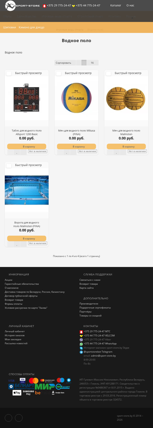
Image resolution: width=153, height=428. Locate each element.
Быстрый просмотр (28, 73)
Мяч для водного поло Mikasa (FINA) (76, 132)
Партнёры (85, 311)
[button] (130, 16)
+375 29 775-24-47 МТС (97, 331)
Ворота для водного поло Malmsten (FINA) (26, 224)
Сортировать (63, 62)
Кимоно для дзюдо (31, 27)
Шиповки (9, 27)
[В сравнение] (23, 152)
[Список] (78, 62)
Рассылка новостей (16, 343)
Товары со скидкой (90, 315)
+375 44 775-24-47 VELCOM (99, 335)
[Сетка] (83, 62)
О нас (131, 5)
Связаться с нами (89, 280)
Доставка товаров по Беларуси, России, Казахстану (35, 292)
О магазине (12, 288)
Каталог (116, 5)
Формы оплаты (13, 303)
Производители (88, 303)
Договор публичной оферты (21, 296)
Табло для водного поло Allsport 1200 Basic (27, 132)
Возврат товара (14, 299)
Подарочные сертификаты (95, 307)
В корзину (28, 146)
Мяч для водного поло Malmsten (126, 132)
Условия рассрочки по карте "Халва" (26, 307)
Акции (8, 280)
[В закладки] (17, 152)
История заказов (15, 335)
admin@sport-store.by (103, 355)
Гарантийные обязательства (22, 284)
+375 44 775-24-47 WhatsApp (100, 343)
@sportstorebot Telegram (97, 351)
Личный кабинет (15, 331)
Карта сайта (86, 288)
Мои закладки (13, 339)
